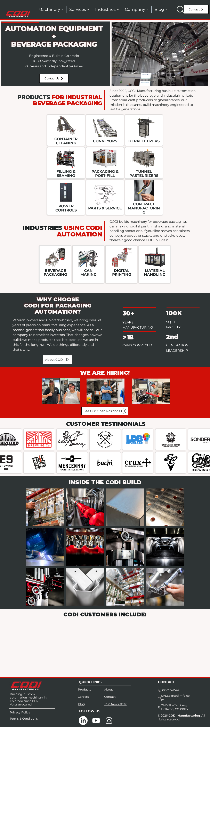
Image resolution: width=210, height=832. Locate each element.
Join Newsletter (115, 704)
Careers (83, 697)
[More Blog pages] (166, 9)
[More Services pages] (88, 9)
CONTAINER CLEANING (66, 141)
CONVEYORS (105, 141)
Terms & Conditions (24, 718)
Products (84, 689)
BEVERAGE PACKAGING (55, 272)
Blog (81, 704)
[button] (180, 9)
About (108, 689)
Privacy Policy (20, 712)
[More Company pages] (147, 9)
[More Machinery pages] (62, 9)
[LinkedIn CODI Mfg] (83, 720)
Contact (110, 697)
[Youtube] (96, 720)
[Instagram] (109, 720)
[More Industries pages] (118, 9)
